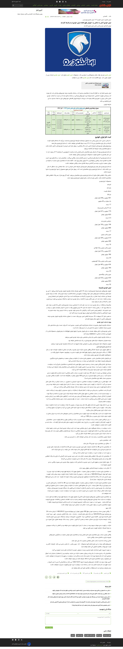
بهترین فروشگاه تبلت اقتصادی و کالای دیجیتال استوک (29, 14)
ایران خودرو (108, 75)
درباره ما (104, 1)
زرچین (72, 636)
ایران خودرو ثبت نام (75, 573)
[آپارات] (57, 1)
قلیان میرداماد (107, 636)
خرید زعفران (80, 636)
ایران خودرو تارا (97, 573)
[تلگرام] (60, 1)
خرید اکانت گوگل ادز (90, 636)
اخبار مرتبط (108, 586)
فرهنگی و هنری (66, 5)
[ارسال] (48, 17)
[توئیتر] (50, 577)
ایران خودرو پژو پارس (62, 573)
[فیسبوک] (58, 577)
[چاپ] (46, 17)
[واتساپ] (46, 577)
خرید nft (99, 636)
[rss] (66, 1)
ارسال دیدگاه (49, 627)
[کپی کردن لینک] (109, 582)
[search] (13, 6)
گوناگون (34, 5)
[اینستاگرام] (63, 1)
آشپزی (55, 5)
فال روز (51, 5)
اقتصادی (73, 5)
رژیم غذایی (40, 5)
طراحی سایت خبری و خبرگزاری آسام (19, 644)
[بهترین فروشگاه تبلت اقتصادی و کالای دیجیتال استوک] (105, 85)
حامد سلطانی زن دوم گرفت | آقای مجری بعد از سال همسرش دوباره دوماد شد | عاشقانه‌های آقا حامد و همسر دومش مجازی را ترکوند (81, 594)
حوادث (60, 5)
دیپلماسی (46, 5)
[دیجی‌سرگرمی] (105, 5)
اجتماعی (83, 5)
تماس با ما (109, 1)
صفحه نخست (94, 5)
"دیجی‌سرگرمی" (99, 645)
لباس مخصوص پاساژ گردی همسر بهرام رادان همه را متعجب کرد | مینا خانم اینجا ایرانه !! (91, 605)
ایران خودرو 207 (86, 573)
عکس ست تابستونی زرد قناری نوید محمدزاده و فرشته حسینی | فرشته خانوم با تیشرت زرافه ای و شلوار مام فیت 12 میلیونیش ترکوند (81, 590)
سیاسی (88, 5)
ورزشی (78, 5)
